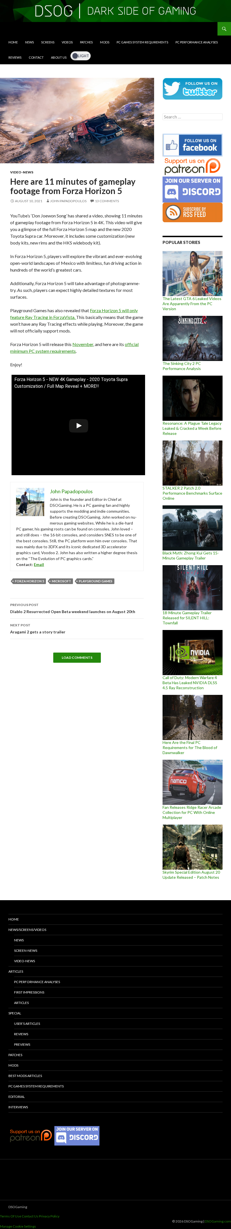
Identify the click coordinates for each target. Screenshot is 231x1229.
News (29, 42)
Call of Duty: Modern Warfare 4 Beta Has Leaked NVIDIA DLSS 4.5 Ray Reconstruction (190, 682)
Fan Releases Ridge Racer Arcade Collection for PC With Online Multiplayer (192, 812)
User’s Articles (27, 1023)
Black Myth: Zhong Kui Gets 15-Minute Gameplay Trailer (191, 555)
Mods (104, 42)
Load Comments (77, 657)
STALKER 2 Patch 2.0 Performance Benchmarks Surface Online (192, 493)
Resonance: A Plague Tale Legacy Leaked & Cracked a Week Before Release (192, 428)
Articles (15, 971)
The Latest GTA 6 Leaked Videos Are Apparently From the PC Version (192, 303)
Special (14, 1013)
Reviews (14, 57)
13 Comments (107, 201)
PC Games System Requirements (142, 42)
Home (13, 42)
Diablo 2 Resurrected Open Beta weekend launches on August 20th (72, 608)
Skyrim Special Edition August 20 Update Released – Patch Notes (191, 875)
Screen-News (25, 950)
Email (39, 564)
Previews (22, 1044)
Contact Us (30, 1216)
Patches (86, 42)
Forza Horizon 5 (29, 581)
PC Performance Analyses (197, 42)
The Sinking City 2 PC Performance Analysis (182, 366)
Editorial (16, 1096)
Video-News (21, 172)
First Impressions (29, 992)
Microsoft (61, 581)
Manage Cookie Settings (18, 1226)
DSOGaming (17, 1207)
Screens (47, 42)
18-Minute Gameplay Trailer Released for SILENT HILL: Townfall (187, 617)
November (82, 344)
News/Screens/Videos (27, 930)
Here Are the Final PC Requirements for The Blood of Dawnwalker (190, 747)
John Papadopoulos (68, 201)
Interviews (18, 1107)
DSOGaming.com (218, 1221)
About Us (58, 57)
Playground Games (95, 581)
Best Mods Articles (25, 1076)
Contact (36, 57)
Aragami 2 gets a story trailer (37, 628)
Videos (67, 42)
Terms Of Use (10, 1216)
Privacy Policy (49, 1216)
